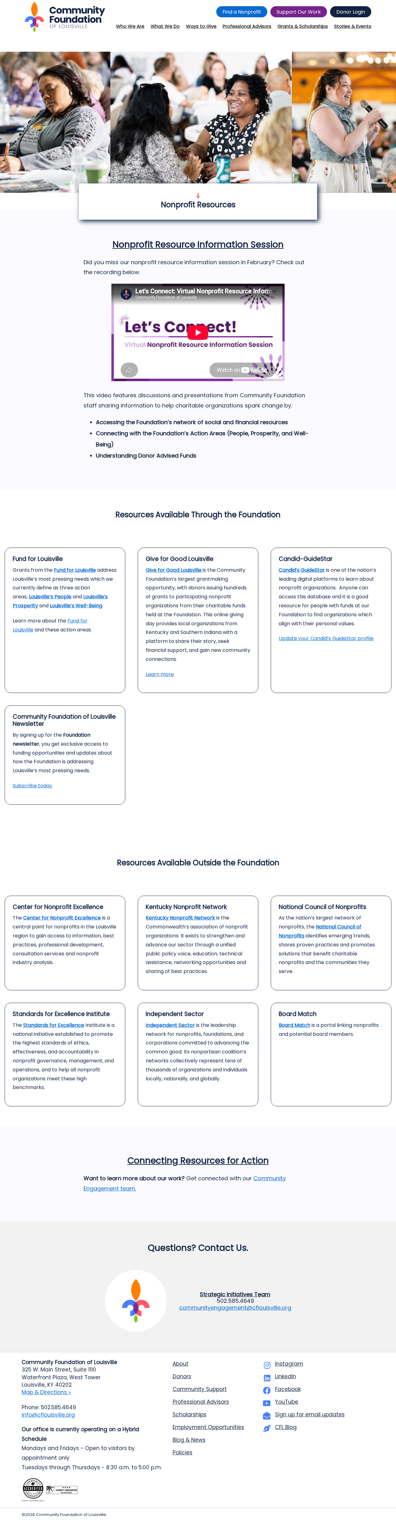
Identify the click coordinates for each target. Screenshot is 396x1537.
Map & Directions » (46, 1392)
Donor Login (350, 11)
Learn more (160, 674)
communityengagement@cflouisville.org (235, 1307)
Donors (182, 1376)
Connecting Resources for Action (198, 1161)
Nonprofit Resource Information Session (198, 245)
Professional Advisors (201, 1402)
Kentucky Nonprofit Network (180, 917)
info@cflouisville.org (48, 1415)
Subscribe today (32, 785)
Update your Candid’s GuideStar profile (326, 638)
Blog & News (189, 1440)
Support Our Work (299, 11)
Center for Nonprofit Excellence (62, 917)
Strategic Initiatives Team (235, 1294)
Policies (182, 1452)
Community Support (200, 1389)
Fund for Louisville (75, 570)
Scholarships (189, 1414)
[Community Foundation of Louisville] (65, 17)
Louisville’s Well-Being (76, 605)
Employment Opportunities (208, 1427)
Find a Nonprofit (241, 11)
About (180, 1363)
